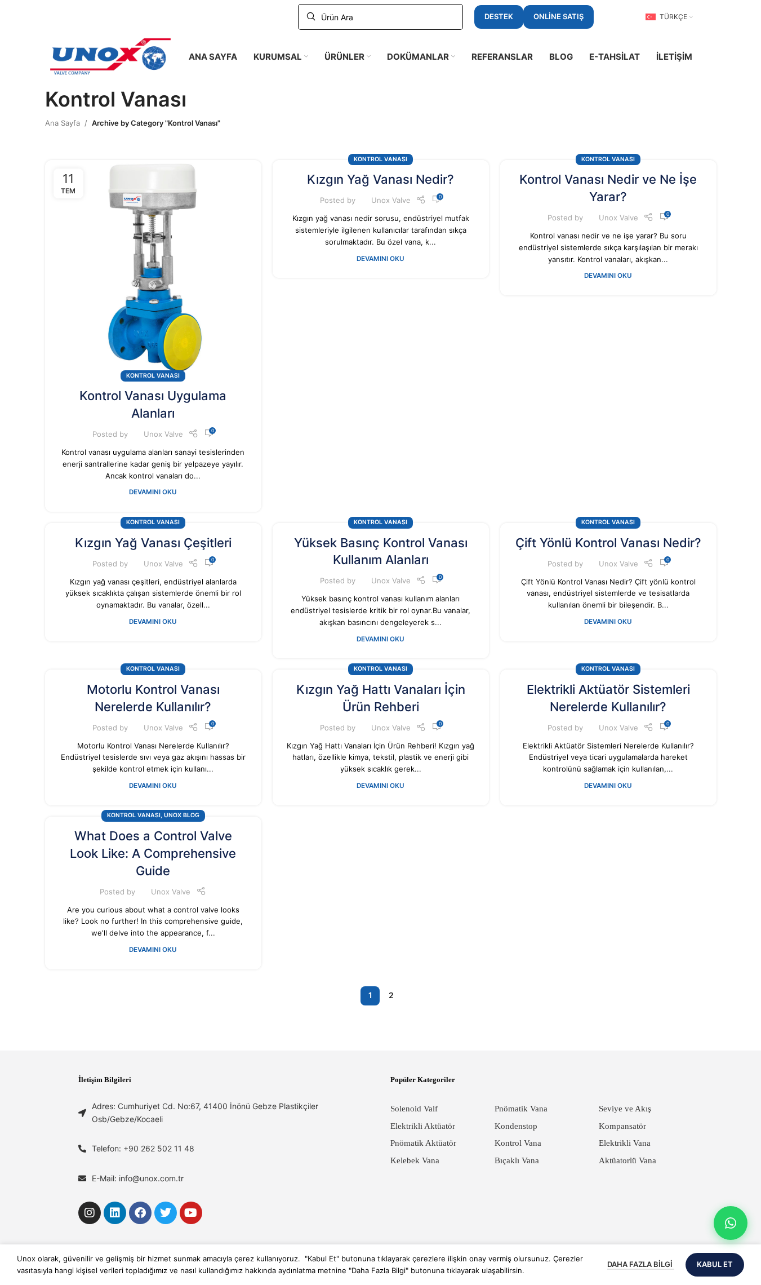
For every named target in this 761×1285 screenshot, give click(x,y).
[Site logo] (110, 55)
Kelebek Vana (414, 1160)
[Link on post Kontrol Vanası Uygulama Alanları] (153, 268)
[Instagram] (89, 1213)
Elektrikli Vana (625, 1142)
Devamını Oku (153, 492)
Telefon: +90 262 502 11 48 (143, 1148)
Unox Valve (163, 433)
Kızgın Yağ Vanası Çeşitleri (153, 542)
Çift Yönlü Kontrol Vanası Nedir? (608, 542)
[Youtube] (191, 1213)
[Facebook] (140, 1213)
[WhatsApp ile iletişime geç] (730, 1223)
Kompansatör (622, 1126)
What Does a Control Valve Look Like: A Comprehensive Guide (153, 853)
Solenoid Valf (414, 1108)
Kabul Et (715, 1264)
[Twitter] (165, 1213)
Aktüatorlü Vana (627, 1160)
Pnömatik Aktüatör (423, 1142)
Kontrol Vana (518, 1142)
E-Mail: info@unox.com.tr (138, 1178)
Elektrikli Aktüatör (422, 1126)
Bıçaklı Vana (517, 1160)
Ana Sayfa (62, 122)
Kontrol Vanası (153, 375)
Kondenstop (516, 1126)
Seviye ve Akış (625, 1108)
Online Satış (558, 16)
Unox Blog (181, 815)
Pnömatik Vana (521, 1108)
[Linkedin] (115, 1213)
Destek (498, 16)
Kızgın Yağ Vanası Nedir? (380, 179)
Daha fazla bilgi (640, 1264)
